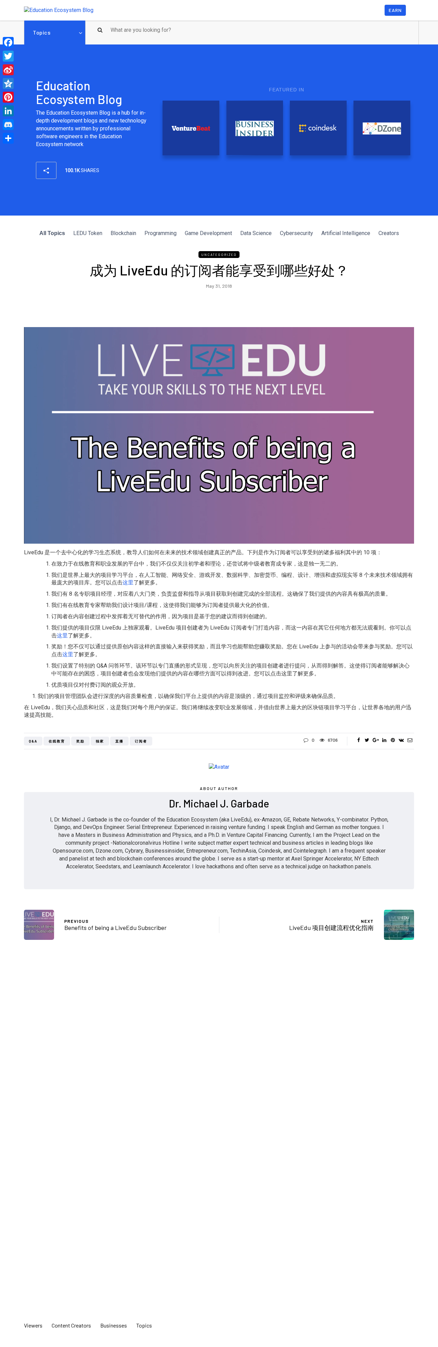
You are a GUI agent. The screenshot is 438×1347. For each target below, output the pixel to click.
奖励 (80, 741)
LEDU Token (87, 233)
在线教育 (57, 741)
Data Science (256, 233)
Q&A (33, 741)
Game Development (208, 233)
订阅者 (141, 741)
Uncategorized (219, 254)
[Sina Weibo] (8, 70)
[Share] (8, 138)
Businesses (113, 1325)
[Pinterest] (8, 97)
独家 (100, 741)
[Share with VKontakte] (401, 740)
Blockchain (123, 233)
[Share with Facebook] (358, 740)
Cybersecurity (296, 233)
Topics (41, 32)
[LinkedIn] (8, 111)
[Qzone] (8, 83)
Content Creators (71, 1325)
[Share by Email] (409, 740)
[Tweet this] (367, 740)
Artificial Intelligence (345, 233)
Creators (388, 233)
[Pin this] (392, 740)
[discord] (8, 124)
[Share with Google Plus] (375, 740)
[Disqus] (219, 1045)
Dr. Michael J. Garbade (219, 803)
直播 (119, 741)
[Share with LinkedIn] (384, 740)
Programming (160, 233)
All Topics (52, 233)
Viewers (33, 1325)
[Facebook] (8, 42)
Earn (395, 10)
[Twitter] (8, 56)
